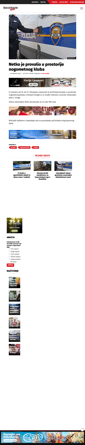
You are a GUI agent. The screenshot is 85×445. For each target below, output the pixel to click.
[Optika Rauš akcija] (42, 82)
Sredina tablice (15, 259)
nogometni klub (24, 147)
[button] (10, 170)
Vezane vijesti (42, 155)
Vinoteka (43, 2)
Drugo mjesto (14, 251)
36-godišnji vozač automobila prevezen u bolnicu (14, 309)
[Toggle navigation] (81, 8)
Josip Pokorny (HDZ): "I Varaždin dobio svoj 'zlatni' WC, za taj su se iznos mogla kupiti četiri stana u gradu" (14, 296)
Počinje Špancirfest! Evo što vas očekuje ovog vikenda (14, 350)
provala (13, 147)
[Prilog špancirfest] (42, 437)
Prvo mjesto (14, 249)
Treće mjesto (14, 254)
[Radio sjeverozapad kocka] (14, 225)
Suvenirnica (35, 2)
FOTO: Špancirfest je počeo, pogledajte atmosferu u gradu (14, 323)
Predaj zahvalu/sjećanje (77, 2)
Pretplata (55, 2)
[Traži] (62, 8)
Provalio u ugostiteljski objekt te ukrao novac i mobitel (21, 175)
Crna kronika (45, 73)
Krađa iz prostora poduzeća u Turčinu (14, 337)
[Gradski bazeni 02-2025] (42, 134)
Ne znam (13, 262)
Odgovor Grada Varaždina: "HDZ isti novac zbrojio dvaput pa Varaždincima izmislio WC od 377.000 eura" (15, 283)
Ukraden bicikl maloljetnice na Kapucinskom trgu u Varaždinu (42, 176)
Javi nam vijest (64, 2)
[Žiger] (42, 110)
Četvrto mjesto (15, 257)
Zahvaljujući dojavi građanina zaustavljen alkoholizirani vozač (63, 175)
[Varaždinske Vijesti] (10, 8)
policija (36, 147)
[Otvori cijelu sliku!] (42, 37)
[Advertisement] (42, 201)
